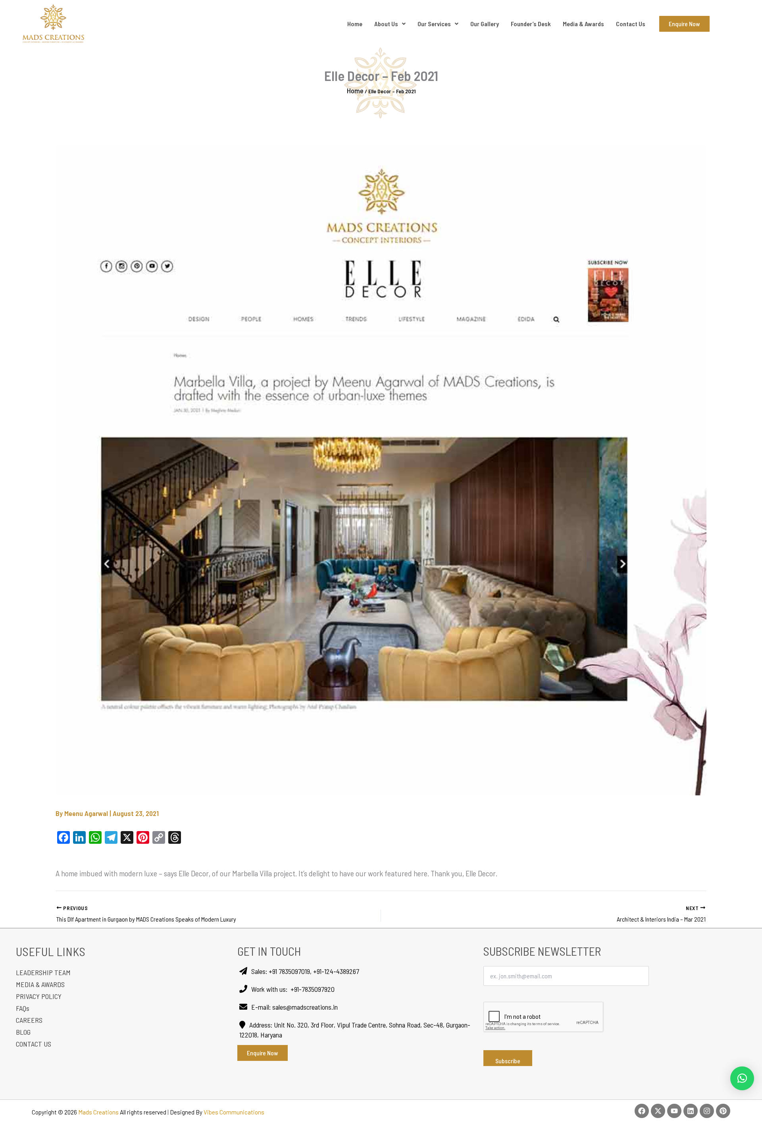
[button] (742, 1078)
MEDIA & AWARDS (40, 984)
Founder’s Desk (531, 23)
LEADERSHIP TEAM (43, 972)
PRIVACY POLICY (39, 996)
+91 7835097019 (289, 971)
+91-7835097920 (313, 989)
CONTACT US (33, 1043)
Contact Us (630, 23)
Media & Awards (583, 23)
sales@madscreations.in (305, 1007)
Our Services (434, 23)
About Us (386, 23)
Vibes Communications (234, 1112)
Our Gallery (484, 23)
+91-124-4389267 (336, 971)
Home (354, 23)
